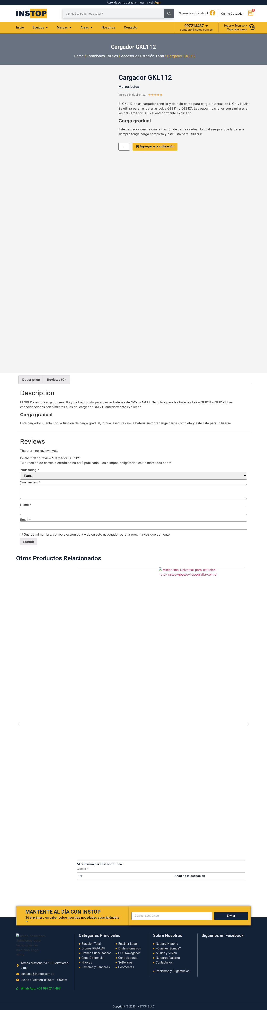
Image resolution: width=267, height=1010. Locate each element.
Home (79, 56)
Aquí (157, 2)
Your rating (29, 469)
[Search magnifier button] (169, 13)
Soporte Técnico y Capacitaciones (235, 27)
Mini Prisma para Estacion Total (100, 864)
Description (31, 380)
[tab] (20, 27)
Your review (30, 482)
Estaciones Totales (102, 56)
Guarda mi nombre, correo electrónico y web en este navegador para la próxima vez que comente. (97, 534)
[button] (18, 723)
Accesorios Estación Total (142, 56)
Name (25, 504)
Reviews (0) (56, 380)
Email (25, 519)
